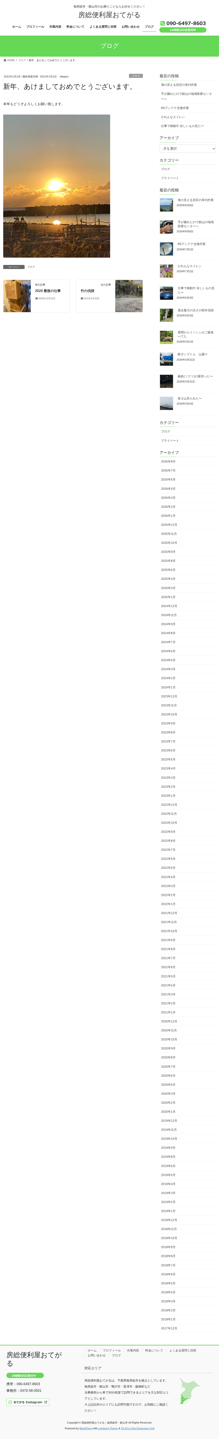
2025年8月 (168, 560)
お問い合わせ (97, 1355)
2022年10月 (169, 822)
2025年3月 (168, 588)
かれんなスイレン (173, 117)
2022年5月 (168, 867)
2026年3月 (168, 497)
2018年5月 (168, 1283)
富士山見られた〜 (190, 398)
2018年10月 (169, 1238)
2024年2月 (168, 678)
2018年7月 (168, 1265)
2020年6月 (168, 1075)
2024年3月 (168, 669)
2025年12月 (169, 524)
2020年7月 (168, 1066)
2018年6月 (168, 1274)
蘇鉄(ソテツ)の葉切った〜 (195, 376)
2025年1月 (168, 597)
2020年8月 (168, 1057)
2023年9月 (168, 723)
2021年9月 (168, 940)
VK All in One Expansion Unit (137, 1428)
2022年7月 (168, 849)
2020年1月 (168, 1111)
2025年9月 (168, 551)
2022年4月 (168, 877)
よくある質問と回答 (182, 1350)
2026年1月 (168, 515)
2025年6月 (168, 569)
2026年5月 (168, 488)
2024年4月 (168, 660)
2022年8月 (168, 840)
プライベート (170, 178)
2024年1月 (168, 687)
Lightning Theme (108, 1428)
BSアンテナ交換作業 (175, 108)
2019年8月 (168, 1156)
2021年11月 (169, 922)
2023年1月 (168, 795)
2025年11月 (169, 533)
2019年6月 (168, 1166)
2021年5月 (168, 976)
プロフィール (112, 1350)
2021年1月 (168, 1012)
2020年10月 (169, 1039)
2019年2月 (168, 1202)
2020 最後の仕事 (48, 291)
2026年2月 (168, 506)
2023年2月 (168, 786)
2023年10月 (169, 714)
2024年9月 (168, 624)
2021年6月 (168, 967)
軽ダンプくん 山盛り (193, 354)
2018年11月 (169, 1229)
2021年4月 (168, 985)
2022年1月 (168, 904)
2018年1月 (168, 1319)
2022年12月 (169, 804)
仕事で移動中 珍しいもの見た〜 (182, 126)
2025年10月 (169, 542)
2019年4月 (168, 1184)
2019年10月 (169, 1138)
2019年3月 (168, 1193)
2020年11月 (169, 1030)
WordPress (85, 1428)
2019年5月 (168, 1175)
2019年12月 (169, 1120)
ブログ (136, 75)
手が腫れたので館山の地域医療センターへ (186, 96)
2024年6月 (168, 651)
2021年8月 (168, 949)
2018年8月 (168, 1256)
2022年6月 (168, 858)
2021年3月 (168, 994)
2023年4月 (168, 768)
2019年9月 (168, 1147)
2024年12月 (169, 606)
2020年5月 (168, 1084)
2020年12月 (169, 1021)
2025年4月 (168, 578)
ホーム (92, 1350)
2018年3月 (168, 1301)
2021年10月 (169, 931)
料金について (154, 1350)
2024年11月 (169, 615)
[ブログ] (17, 296)
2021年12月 (169, 913)
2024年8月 (168, 633)
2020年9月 (168, 1048)
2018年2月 (168, 1310)
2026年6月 (168, 479)
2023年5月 (168, 759)
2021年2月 (168, 1003)
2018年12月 (169, 1220)
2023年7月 (168, 741)
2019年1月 (168, 1211)
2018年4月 (168, 1292)
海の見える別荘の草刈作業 (179, 84)
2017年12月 (169, 1328)
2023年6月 (168, 750)
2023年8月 (168, 732)
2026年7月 (168, 470)
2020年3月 (168, 1093)
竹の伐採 (87, 291)
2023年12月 (169, 696)
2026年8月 (168, 461)
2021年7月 (168, 958)
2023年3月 (168, 777)
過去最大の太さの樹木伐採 (196, 310)
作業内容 (133, 1350)
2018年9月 (168, 1247)
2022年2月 (168, 895)
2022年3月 (168, 886)
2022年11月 (169, 813)
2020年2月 (168, 1102)
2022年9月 (168, 831)
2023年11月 (169, 705)
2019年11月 (169, 1129)
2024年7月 (168, 642)
